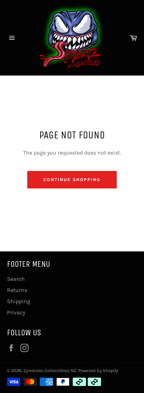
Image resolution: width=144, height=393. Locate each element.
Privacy (16, 312)
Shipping (18, 301)
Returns (17, 290)
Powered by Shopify (98, 370)
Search (16, 279)
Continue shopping (71, 179)
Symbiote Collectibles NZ (50, 370)
